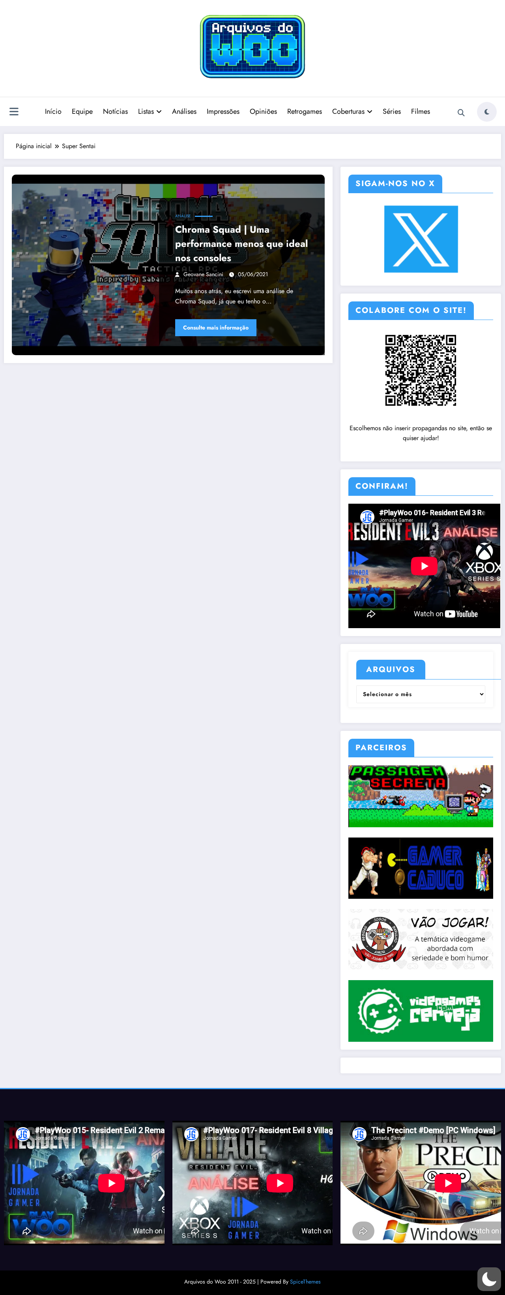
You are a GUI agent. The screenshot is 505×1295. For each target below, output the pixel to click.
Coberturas (348, 111)
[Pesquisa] (461, 113)
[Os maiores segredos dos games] (420, 796)
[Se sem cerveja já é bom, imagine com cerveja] (420, 1010)
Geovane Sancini (203, 274)
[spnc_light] (487, 112)
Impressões (223, 111)
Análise (183, 216)
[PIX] (420, 369)
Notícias (115, 111)
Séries (392, 111)
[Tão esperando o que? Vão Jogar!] (420, 939)
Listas (146, 111)
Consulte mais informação (216, 327)
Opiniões (263, 111)
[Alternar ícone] (14, 113)
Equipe (82, 111)
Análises (184, 111)
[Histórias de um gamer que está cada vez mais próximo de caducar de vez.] (420, 867)
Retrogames (304, 111)
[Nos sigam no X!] (420, 238)
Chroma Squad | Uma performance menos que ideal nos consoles (241, 243)
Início (53, 111)
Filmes (420, 111)
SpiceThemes (305, 1282)
